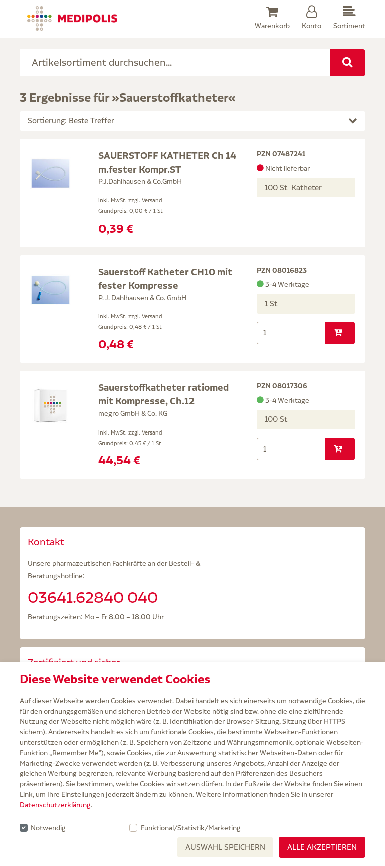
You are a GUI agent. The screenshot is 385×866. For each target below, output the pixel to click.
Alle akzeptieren (322, 847)
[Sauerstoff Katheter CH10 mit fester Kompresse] (50, 289)
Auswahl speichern (225, 847)
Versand (152, 200)
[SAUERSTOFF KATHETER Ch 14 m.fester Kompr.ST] (50, 173)
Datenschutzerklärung (55, 805)
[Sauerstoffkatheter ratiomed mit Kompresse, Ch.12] (50, 405)
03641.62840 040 (93, 597)
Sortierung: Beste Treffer (71, 120)
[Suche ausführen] (347, 62)
